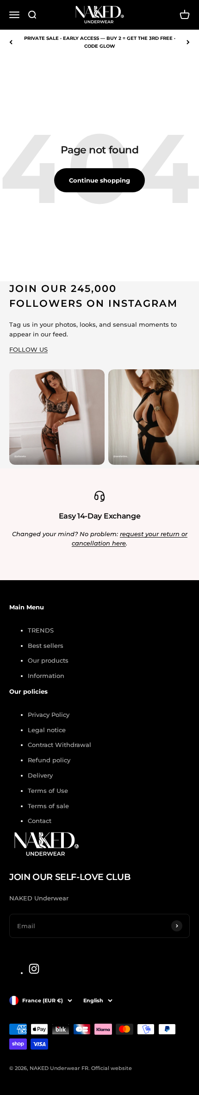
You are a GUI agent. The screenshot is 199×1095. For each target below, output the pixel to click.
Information (46, 675)
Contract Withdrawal (59, 744)
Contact (39, 820)
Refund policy (49, 760)
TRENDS (41, 630)
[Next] (188, 42)
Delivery (40, 775)
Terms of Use (48, 790)
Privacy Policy (48, 714)
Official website (111, 1068)
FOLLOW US (28, 349)
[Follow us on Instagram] (34, 968)
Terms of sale (48, 806)
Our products (48, 660)
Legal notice (47, 730)
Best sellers (45, 645)
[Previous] (10, 42)
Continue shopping (99, 180)
